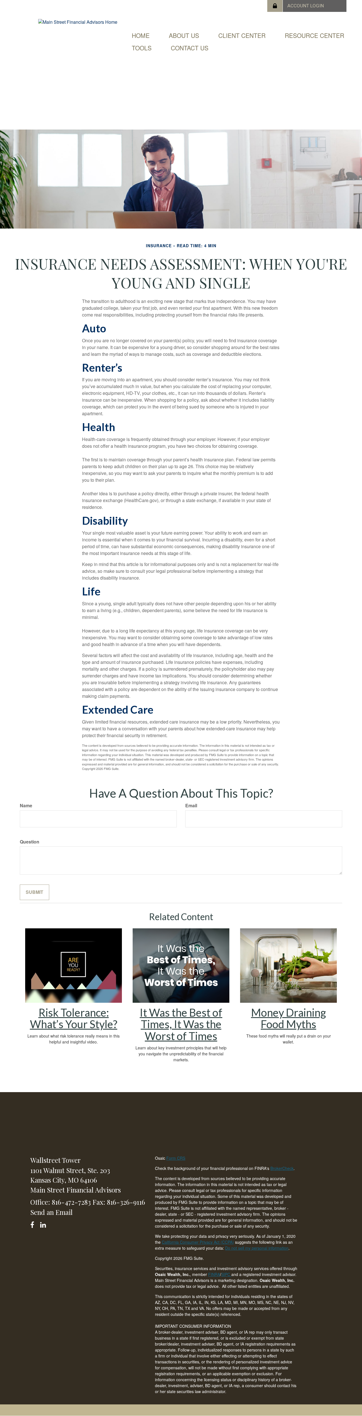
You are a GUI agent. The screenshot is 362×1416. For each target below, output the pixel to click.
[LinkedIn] (44, 1224)
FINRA (214, 1274)
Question (29, 842)
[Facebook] (34, 1224)
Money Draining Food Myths (288, 1018)
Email (191, 805)
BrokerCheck (282, 1168)
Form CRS (175, 1158)
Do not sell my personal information (256, 1248)
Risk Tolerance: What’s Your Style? (73, 1018)
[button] (184, 35)
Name (26, 805)
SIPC (226, 1274)
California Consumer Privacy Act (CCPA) (198, 1242)
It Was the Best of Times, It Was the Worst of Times (181, 1024)
